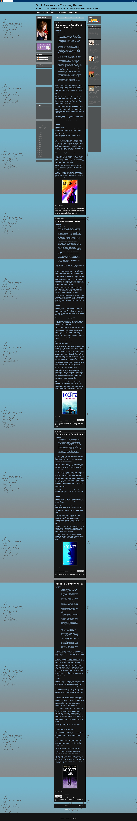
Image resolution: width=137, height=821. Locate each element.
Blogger (75, 818)
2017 (39, 144)
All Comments (42, 59)
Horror (66, 574)
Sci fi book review (68, 424)
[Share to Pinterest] (83, 208)
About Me (45, 12)
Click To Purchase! (59, 205)
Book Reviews (62, 210)
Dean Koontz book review (76, 421)
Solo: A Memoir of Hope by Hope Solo (97, 58)
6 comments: (72, 420)
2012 (39, 154)
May (41, 125)
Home (38, 12)
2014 (39, 150)
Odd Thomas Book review (75, 423)
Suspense (82, 424)
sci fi (63, 424)
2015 (39, 148)
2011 (39, 156)
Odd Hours (61, 423)
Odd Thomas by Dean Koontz (69, 584)
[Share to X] (80, 208)
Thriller (75, 213)
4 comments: (73, 794)
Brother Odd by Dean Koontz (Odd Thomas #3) (69, 26)
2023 (39, 132)
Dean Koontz (73, 210)
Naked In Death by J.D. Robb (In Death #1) (42, 129)
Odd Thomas (72, 212)
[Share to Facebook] (82, 208)
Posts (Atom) (73, 809)
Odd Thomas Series (63, 213)
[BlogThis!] (79, 208)
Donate (52, 12)
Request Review (73, 12)
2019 (39, 140)
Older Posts (81, 805)
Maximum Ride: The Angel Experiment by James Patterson (94, 30)
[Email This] (78, 208)
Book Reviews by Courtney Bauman (60, 5)
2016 (39, 146)
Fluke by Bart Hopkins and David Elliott (97, 43)
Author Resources (62, 12)
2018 (39, 142)
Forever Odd (61, 574)
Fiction (63, 212)
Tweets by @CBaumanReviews (41, 65)
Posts (40, 57)
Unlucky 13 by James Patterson (97, 73)
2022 (39, 134)
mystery (67, 212)
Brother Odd (67, 210)
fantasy (60, 212)
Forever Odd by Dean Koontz (69, 434)
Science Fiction (70, 213)
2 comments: (72, 208)
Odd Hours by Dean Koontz (68, 221)
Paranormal (78, 799)
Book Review (61, 421)
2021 (39, 136)
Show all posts (79, 17)
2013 (39, 152)
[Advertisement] (44, 77)
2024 (39, 124)
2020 (39, 138)
